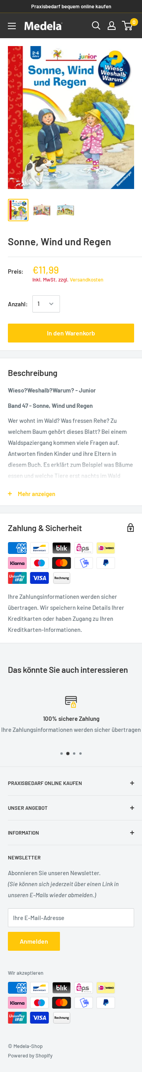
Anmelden (34, 941)
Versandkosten (86, 279)
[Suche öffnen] (96, 25)
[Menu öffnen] (12, 26)
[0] (128, 25)
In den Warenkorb (71, 333)
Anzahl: (18, 303)
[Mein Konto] (112, 25)
